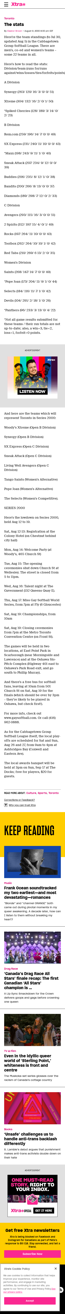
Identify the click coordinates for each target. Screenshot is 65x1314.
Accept (30, 1300)
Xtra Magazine (19, 4)
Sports (42, 793)
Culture (31, 793)
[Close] (55, 1268)
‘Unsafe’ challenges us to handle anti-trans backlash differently (30, 1139)
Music (8, 883)
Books (8, 1129)
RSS (61, 1290)
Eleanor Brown (14, 31)
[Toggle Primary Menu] (6, 5)
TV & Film (10, 1051)
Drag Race (11, 968)
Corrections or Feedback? (19, 799)
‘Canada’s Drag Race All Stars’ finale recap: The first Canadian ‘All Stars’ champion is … (31, 980)
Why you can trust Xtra (22, 805)
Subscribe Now (32, 1254)
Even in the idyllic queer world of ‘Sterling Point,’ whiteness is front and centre (27, 1063)
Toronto (9, 18)
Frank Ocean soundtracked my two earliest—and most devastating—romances (30, 893)
